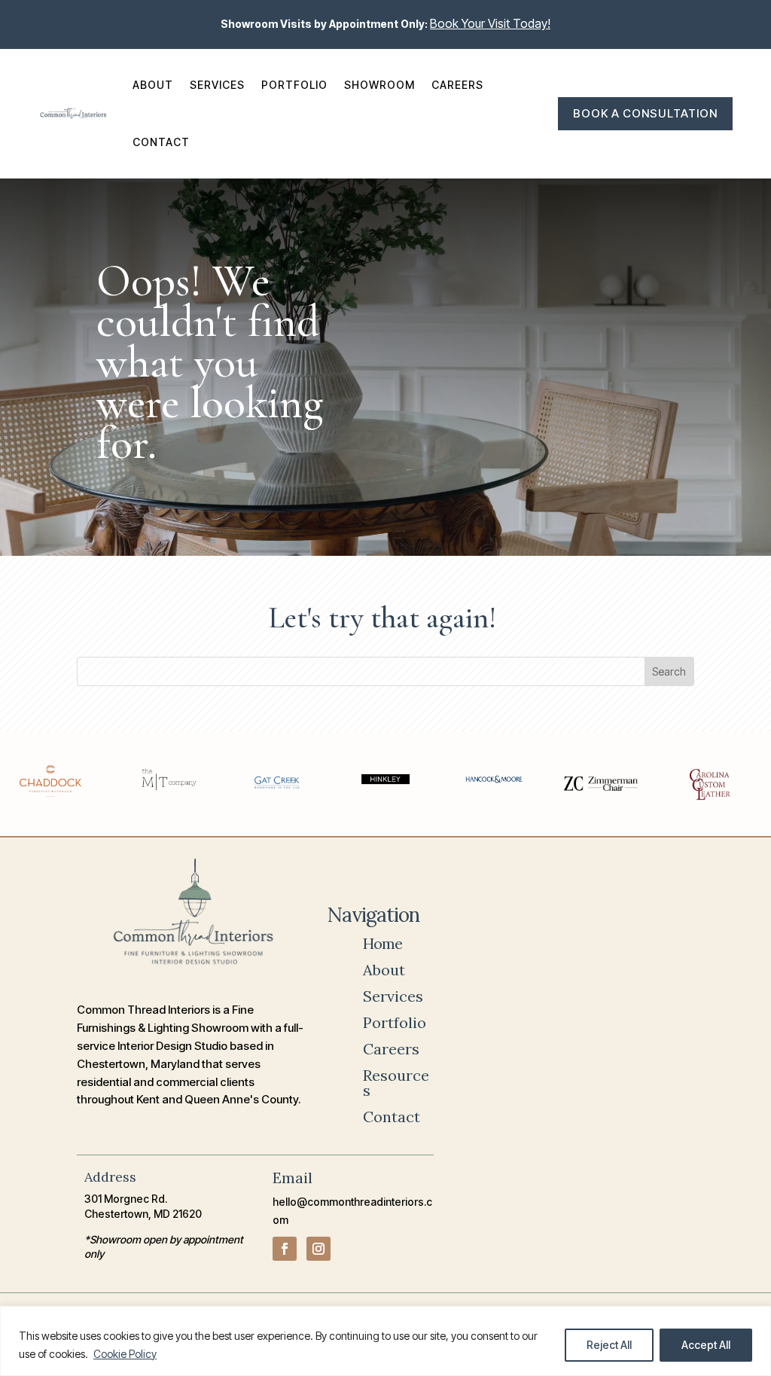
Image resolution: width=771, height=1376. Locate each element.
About (153, 84)
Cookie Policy (125, 1353)
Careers (457, 84)
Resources (396, 1083)
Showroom (379, 84)
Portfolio (294, 84)
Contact (161, 142)
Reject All (609, 1344)
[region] (385, 1341)
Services (217, 84)
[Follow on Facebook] (285, 1249)
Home (382, 943)
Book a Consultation (645, 113)
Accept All (705, 1344)
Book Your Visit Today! (490, 23)
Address (110, 1176)
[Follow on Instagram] (318, 1249)
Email (292, 1177)
